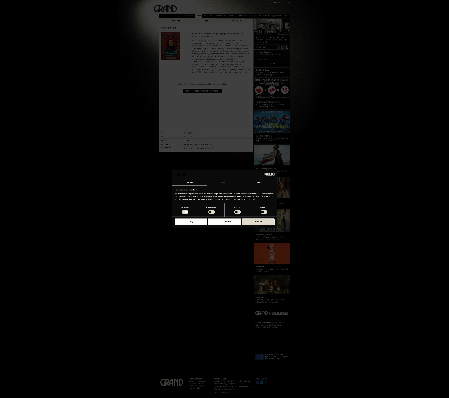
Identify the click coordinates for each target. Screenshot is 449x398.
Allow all (258, 222)
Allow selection (224, 222)
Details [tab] (224, 182)
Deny (191, 222)
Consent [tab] (189, 182)
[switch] (211, 212)
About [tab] (259, 182)
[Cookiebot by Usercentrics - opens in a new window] (264, 174)
